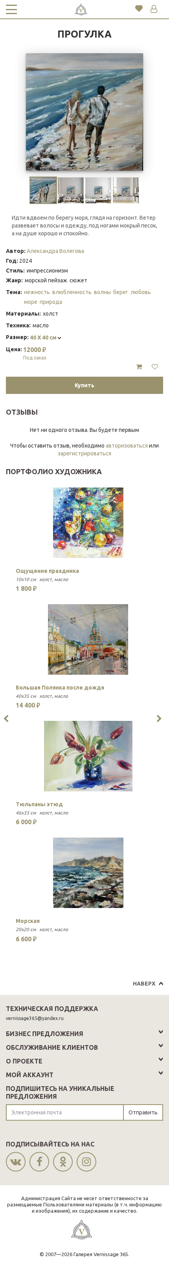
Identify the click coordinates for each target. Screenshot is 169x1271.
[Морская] (88, 873)
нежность (37, 292)
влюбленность (72, 292)
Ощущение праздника (47, 571)
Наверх (144, 983)
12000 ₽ (34, 353)
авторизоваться (127, 445)
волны (102, 292)
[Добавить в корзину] (139, 367)
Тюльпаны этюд (39, 804)
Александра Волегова (55, 251)
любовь (140, 292)
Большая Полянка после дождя (60, 687)
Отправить (143, 1112)
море (30, 302)
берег (120, 292)
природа (51, 302)
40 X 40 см (44, 337)
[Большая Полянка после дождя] (88, 639)
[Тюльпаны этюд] (88, 756)
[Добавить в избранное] (155, 367)
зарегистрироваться (84, 453)
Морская (28, 921)
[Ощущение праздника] (88, 522)
